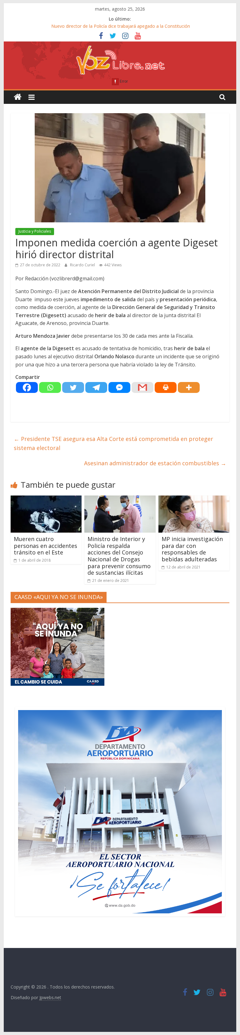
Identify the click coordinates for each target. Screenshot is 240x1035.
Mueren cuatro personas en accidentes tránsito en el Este (45, 545)
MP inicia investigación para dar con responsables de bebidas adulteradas (192, 549)
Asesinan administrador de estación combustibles (155, 463)
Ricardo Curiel (83, 265)
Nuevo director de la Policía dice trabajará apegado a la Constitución (120, 26)
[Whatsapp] (50, 387)
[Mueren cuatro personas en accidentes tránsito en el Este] (46, 499)
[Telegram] (96, 387)
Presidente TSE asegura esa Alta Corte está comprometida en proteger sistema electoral (113, 443)
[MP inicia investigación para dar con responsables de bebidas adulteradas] (194, 499)
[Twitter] (73, 387)
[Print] (166, 387)
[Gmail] (142, 387)
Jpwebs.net (50, 997)
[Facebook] (27, 387)
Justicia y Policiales (34, 231)
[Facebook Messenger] (119, 387)
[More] (189, 387)
